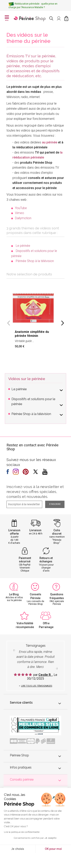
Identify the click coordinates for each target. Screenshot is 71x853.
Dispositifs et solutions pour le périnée (33, 401)
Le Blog (14, 594)
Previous (8, 323)
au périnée (49, 142)
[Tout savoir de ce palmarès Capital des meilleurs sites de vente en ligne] (35, 725)
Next (62, 323)
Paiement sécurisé (25, 559)
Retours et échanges (46, 559)
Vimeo (19, 213)
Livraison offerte (14, 532)
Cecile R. (45, 675)
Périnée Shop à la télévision (35, 261)
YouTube (21, 208)
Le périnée (23, 246)
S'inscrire (55, 504)
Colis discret (56, 532)
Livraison (35, 530)
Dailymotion (23, 218)
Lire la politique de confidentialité (21, 832)
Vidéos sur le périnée (26, 379)
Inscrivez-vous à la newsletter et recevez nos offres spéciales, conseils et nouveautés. (35, 491)
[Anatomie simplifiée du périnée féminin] (35, 320)
